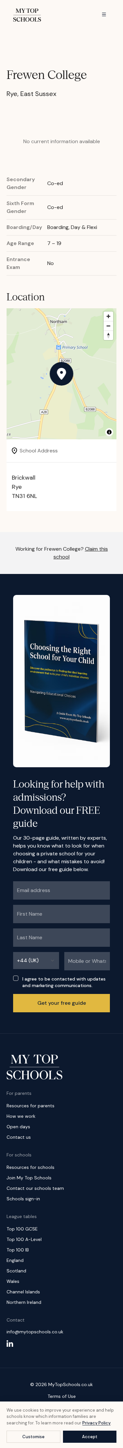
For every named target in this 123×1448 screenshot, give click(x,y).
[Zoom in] (108, 316)
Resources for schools (30, 1167)
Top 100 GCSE (22, 1229)
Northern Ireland (24, 1302)
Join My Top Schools (29, 1178)
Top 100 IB (18, 1250)
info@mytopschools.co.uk (35, 1332)
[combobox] (36, 960)
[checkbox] (15, 978)
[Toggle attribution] (109, 432)
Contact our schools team (35, 1188)
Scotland (16, 1271)
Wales (13, 1281)
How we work (21, 1116)
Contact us (19, 1137)
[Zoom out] (108, 326)
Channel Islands (23, 1292)
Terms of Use (62, 1396)
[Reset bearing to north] (108, 335)
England (15, 1260)
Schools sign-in (23, 1199)
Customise (33, 1436)
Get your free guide (61, 1003)
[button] (61, 374)
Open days (18, 1127)
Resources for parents (30, 1106)
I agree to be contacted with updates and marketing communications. (64, 982)
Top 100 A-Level (24, 1239)
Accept (89, 1436)
